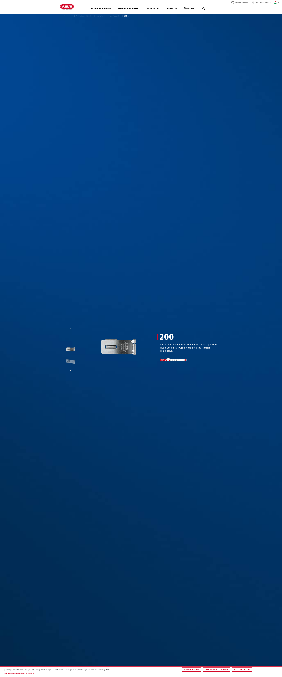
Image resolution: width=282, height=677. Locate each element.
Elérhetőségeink (241, 3)
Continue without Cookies (216, 669)
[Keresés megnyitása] (203, 10)
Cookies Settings (191, 669)
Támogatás (171, 8)
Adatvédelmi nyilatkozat (16, 673)
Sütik (5, 673)
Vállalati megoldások (129, 8)
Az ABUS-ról (153, 8)
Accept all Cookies (242, 669)
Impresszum (30, 673)
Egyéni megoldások (101, 8)
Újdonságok (190, 8)
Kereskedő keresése (263, 3)
